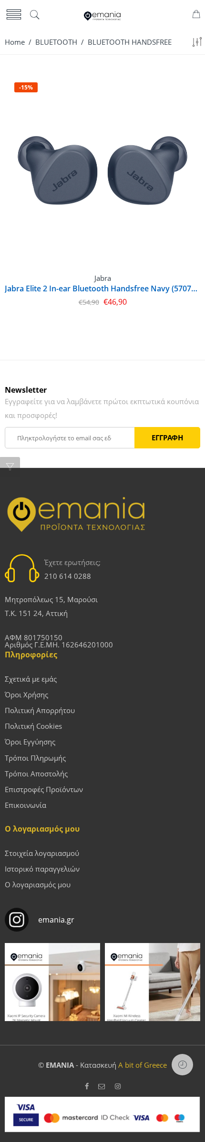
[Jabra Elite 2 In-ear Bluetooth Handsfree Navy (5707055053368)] (102, 170)
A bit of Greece (142, 1065)
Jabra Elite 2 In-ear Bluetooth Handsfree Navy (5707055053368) (102, 289)
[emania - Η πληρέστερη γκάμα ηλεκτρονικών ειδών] (102, 15)
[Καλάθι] (196, 15)
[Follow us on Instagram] (118, 1086)
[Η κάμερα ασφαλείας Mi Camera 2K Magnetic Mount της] (52, 990)
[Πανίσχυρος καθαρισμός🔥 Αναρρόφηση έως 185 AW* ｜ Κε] (152, 990)
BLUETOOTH (56, 42)
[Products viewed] (182, 1064)
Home (15, 42)
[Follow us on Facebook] (87, 1086)
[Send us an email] (101, 1086)
